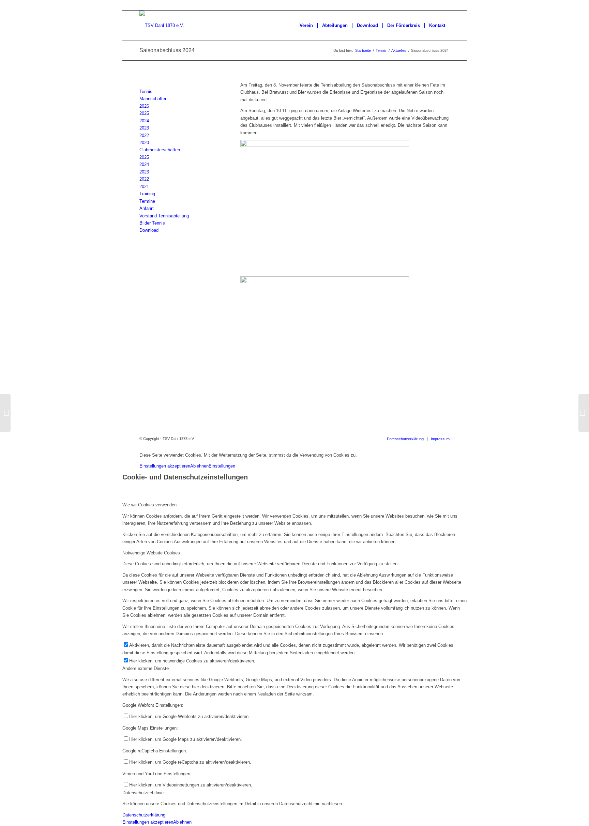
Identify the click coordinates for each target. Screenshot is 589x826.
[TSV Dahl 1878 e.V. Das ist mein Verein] (161, 26)
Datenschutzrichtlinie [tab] (143, 792)
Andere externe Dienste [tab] (145, 668)
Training (147, 193)
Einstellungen (222, 466)
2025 (144, 113)
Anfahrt (146, 208)
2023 (144, 128)
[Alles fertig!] (324, 281)
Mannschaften (153, 98)
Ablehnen (199, 466)
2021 (144, 186)
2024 (144, 120)
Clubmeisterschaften (159, 149)
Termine (147, 201)
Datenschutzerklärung (143, 814)
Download (148, 230)
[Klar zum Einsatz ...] (324, 145)
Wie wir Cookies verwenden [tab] (149, 504)
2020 (144, 142)
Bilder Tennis (152, 223)
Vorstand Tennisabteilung (164, 215)
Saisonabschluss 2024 (167, 50)
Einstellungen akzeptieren (164, 466)
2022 (144, 135)
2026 (144, 106)
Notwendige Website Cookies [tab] (151, 552)
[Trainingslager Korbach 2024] (5, 413)
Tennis (145, 91)
